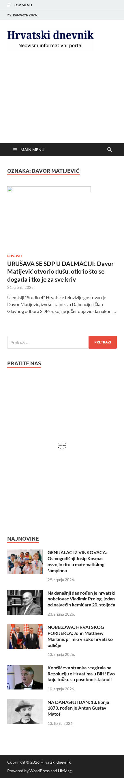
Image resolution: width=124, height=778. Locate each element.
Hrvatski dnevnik (55, 762)
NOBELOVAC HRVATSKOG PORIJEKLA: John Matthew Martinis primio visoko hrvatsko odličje (80, 636)
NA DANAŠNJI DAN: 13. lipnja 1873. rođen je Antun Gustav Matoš (78, 708)
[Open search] (109, 149)
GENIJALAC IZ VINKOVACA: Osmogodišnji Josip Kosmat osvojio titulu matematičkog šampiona (77, 561)
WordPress (39, 770)
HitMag (65, 770)
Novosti (14, 256)
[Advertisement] (62, 102)
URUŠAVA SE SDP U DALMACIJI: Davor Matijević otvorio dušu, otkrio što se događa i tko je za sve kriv (60, 271)
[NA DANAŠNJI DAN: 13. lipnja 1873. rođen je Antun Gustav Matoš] (25, 702)
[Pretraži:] (62, 342)
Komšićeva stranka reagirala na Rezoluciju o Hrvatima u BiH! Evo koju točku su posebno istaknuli (81, 673)
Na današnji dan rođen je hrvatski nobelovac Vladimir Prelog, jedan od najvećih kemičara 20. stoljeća (81, 599)
